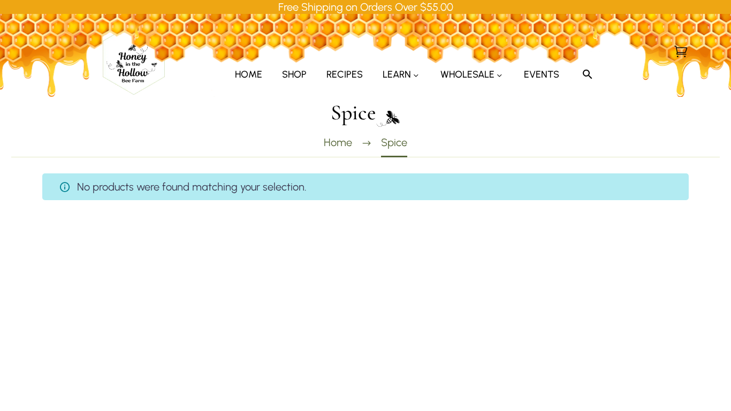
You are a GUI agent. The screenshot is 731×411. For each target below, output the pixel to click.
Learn (397, 74)
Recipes (344, 74)
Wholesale (467, 74)
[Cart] (680, 50)
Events (541, 74)
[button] (587, 74)
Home (248, 74)
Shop (294, 74)
